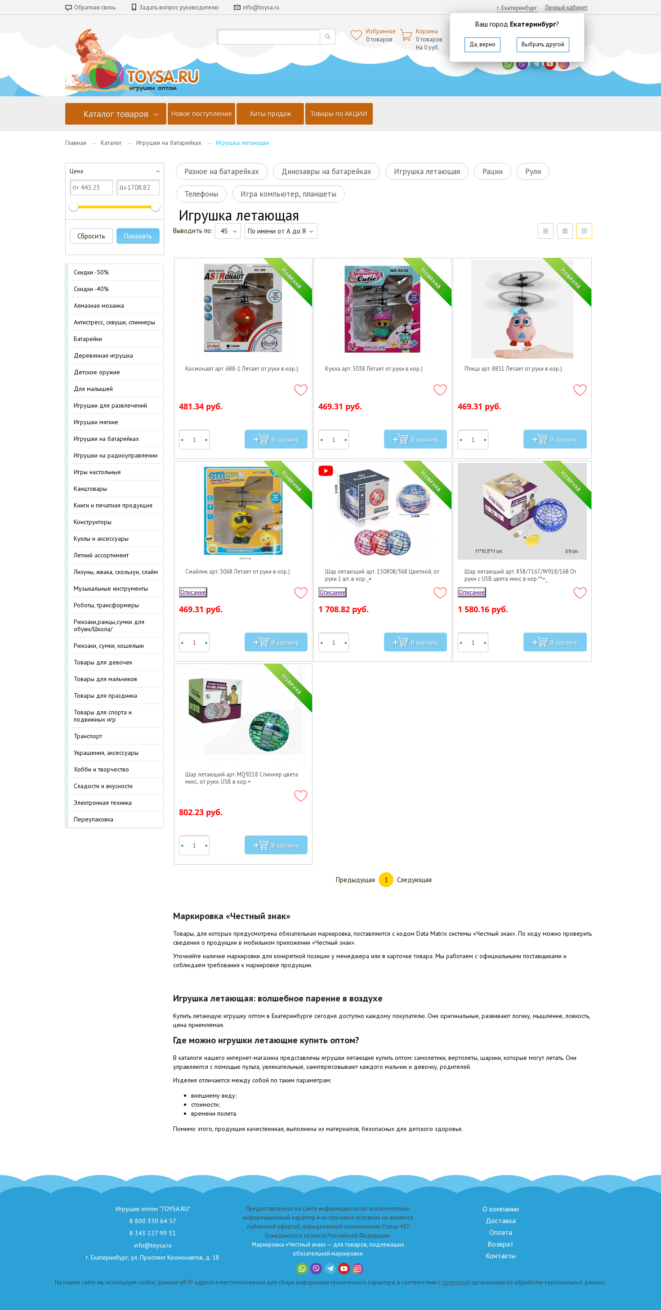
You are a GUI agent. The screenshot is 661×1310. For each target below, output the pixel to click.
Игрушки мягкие (96, 422)
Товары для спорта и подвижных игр (103, 715)
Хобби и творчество (101, 769)
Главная (75, 143)
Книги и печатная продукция (113, 505)
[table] (546, 231)
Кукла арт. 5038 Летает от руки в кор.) (374, 368)
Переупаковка (93, 819)
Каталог (111, 143)
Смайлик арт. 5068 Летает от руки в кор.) (237, 571)
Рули (533, 171)
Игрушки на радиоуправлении (115, 455)
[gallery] (565, 231)
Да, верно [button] (482, 44)
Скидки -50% (91, 272)
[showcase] (584, 231)
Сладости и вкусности (103, 786)
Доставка (501, 1220)
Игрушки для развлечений (110, 405)
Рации (492, 171)
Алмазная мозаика (99, 305)
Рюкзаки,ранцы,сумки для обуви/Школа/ (109, 625)
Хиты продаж (270, 113)
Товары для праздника (105, 695)
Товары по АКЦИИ (339, 113)
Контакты (501, 1255)
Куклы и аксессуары (101, 538)
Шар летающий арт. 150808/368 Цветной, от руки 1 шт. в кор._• (382, 575)
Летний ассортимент (101, 555)
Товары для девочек (103, 662)
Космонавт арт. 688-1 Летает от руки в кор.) (241, 368)
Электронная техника (103, 803)
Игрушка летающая (427, 171)
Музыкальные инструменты (111, 588)
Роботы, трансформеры (106, 605)
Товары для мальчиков (105, 679)
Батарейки (88, 339)
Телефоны (201, 194)
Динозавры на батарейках (326, 171)
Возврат (500, 1243)
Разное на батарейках (221, 171)
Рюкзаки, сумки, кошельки (109, 646)
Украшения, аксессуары (106, 753)
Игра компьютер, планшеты (288, 194)
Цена (76, 171)
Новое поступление (201, 113)
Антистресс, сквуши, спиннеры (114, 322)
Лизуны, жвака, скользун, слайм (116, 572)
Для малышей (93, 389)
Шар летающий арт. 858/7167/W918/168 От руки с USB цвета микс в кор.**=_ (520, 575)
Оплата (500, 1232)
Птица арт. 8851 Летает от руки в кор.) (513, 368)
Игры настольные (97, 472)
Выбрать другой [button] (543, 44)
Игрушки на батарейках (168, 143)
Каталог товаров (116, 113)
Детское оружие (97, 372)
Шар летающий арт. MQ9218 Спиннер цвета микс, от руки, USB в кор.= (241, 778)
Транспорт (88, 736)
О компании (500, 1208)
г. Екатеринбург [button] (517, 8)
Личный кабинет (566, 7)
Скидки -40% (91, 289)
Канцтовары (90, 489)
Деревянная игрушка (103, 355)
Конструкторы (93, 522)
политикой (456, 1282)
